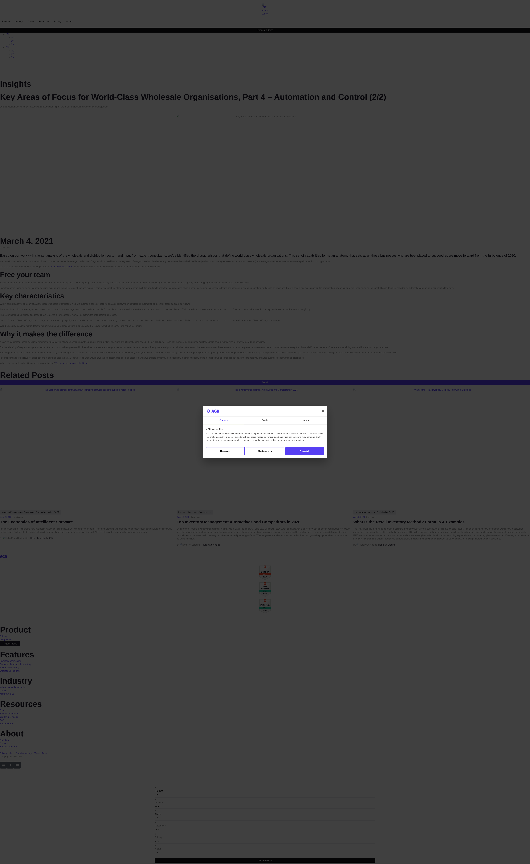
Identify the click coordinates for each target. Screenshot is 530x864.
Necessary (225, 451)
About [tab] (306, 420)
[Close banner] (323, 411)
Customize (263, 451)
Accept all (304, 451)
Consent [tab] (223, 420)
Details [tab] (265, 420)
